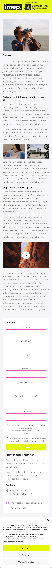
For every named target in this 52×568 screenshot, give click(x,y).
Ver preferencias (26, 562)
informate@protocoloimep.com (26, 503)
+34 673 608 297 (18, 508)
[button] (48, 520)
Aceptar (26, 548)
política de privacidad (21, 431)
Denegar (26, 555)
